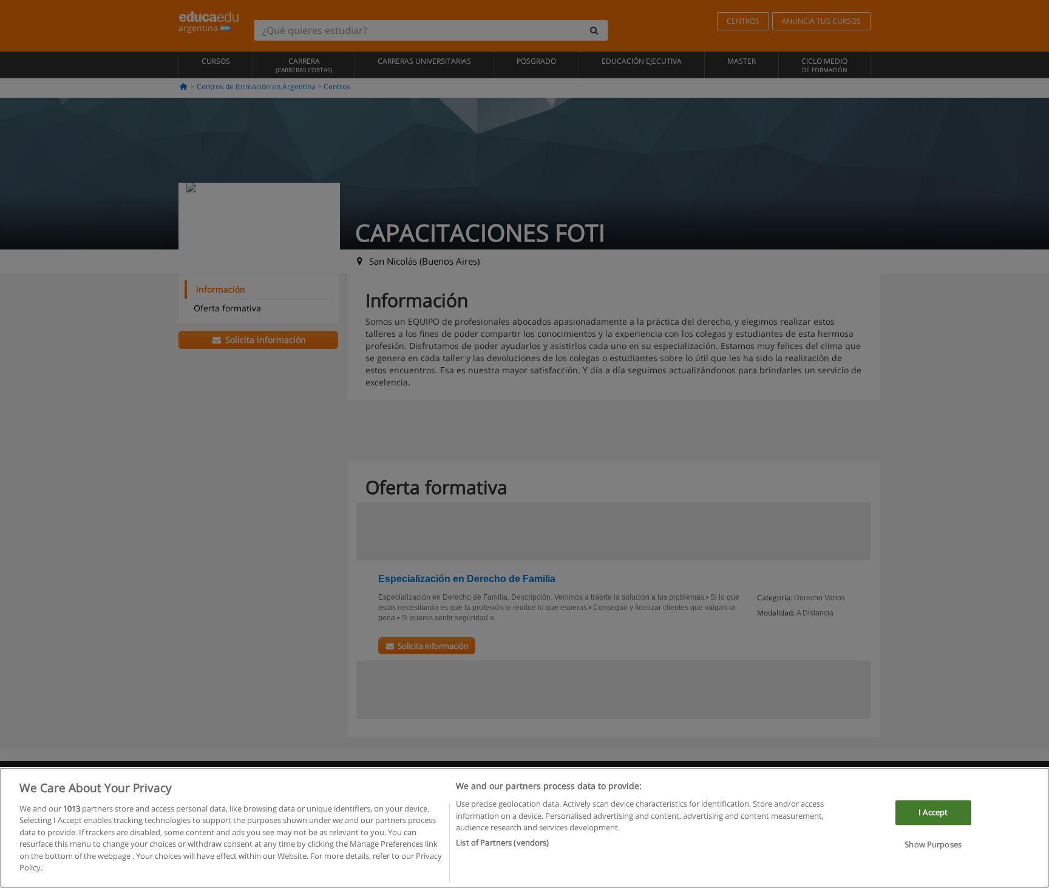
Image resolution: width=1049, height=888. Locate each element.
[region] (524, 827)
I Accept (933, 812)
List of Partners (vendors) (502, 842)
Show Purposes (933, 844)
